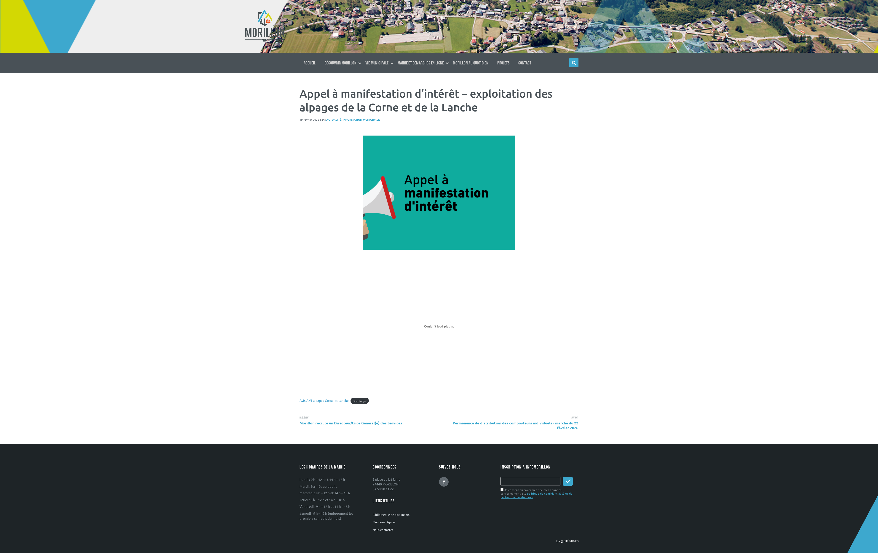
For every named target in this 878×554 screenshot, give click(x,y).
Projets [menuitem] (503, 63)
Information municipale (361, 119)
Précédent (304, 417)
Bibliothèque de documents (391, 515)
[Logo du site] (265, 42)
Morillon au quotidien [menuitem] (470, 63)
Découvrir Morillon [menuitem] (340, 63)
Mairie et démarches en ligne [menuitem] (421, 63)
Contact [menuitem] (524, 63)
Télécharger (359, 400)
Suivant (574, 417)
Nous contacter (383, 530)
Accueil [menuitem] (310, 63)
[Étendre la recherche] (573, 62)
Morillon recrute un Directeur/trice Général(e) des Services (351, 423)
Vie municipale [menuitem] (377, 63)
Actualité (333, 119)
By (558, 541)
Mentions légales (384, 522)
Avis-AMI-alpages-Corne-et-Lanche (324, 400)
